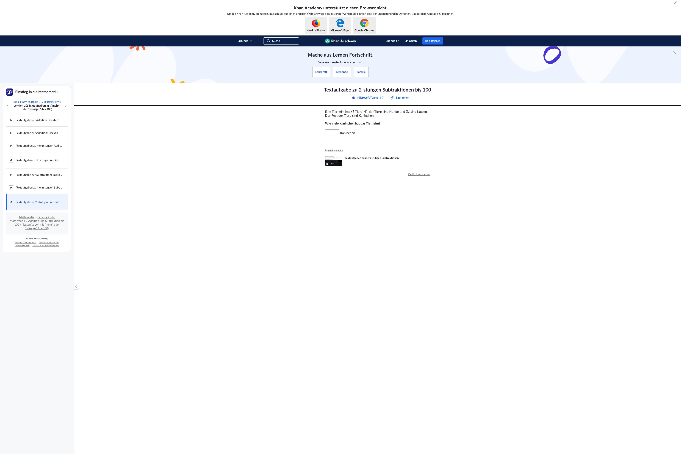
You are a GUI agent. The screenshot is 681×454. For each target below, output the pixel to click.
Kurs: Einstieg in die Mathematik (27, 102)
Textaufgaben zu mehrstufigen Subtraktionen (39, 187)
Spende (390, 41)
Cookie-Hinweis (22, 245)
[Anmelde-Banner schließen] (674, 52)
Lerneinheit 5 (52, 102)
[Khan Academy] (340, 41)
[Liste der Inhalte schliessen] (76, 286)
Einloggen (411, 41)
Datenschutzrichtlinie (49, 243)
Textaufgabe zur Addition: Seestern (37, 120)
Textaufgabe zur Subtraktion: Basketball (39, 174)
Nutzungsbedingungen (25, 243)
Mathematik (26, 217)
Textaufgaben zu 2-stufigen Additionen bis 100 (39, 160)
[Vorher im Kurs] (8, 106)
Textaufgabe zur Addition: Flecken (37, 133)
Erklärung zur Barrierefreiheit (45, 245)
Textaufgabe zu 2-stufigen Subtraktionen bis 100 (39, 202)
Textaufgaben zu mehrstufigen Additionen (39, 145)
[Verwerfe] (675, 3)
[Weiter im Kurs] (66, 106)
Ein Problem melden (419, 174)
